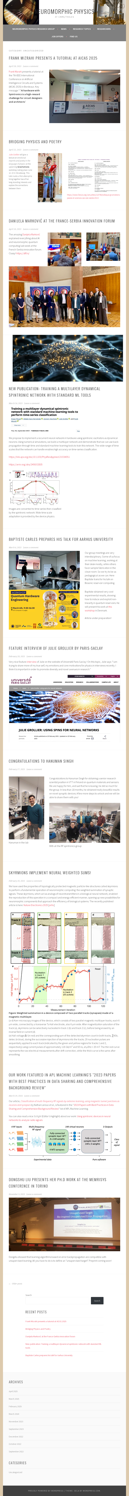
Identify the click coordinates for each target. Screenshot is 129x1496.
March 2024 (14, 1414)
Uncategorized (15, 1472)
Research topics (82, 29)
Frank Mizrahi (15, 71)
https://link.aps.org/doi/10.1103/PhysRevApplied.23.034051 (39, 456)
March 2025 (14, 1398)
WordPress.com (91, 1491)
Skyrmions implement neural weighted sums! (50, 872)
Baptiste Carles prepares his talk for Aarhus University (61, 539)
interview (31, 661)
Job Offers (57, 36)
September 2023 (16, 1429)
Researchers (104, 29)
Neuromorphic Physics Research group (33, 29)
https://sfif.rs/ (22, 253)
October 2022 (15, 1444)
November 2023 (16, 1421)
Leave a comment (30, 66)
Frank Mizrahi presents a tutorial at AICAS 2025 (53, 58)
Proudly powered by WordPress (45, 1491)
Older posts (16, 1284)
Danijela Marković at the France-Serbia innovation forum (62, 221)
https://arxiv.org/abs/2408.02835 (25, 464)
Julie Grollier (14, 154)
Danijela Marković (31, 234)
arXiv (51, 905)
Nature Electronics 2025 (36, 905)
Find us (74, 36)
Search (28, 1295)
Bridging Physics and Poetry (35, 141)
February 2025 (15, 1406)
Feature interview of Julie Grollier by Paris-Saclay (56, 648)
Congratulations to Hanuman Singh (41, 761)
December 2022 (16, 1436)
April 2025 (13, 1391)
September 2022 (16, 1451)
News (64, 29)
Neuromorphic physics (64, 11)
